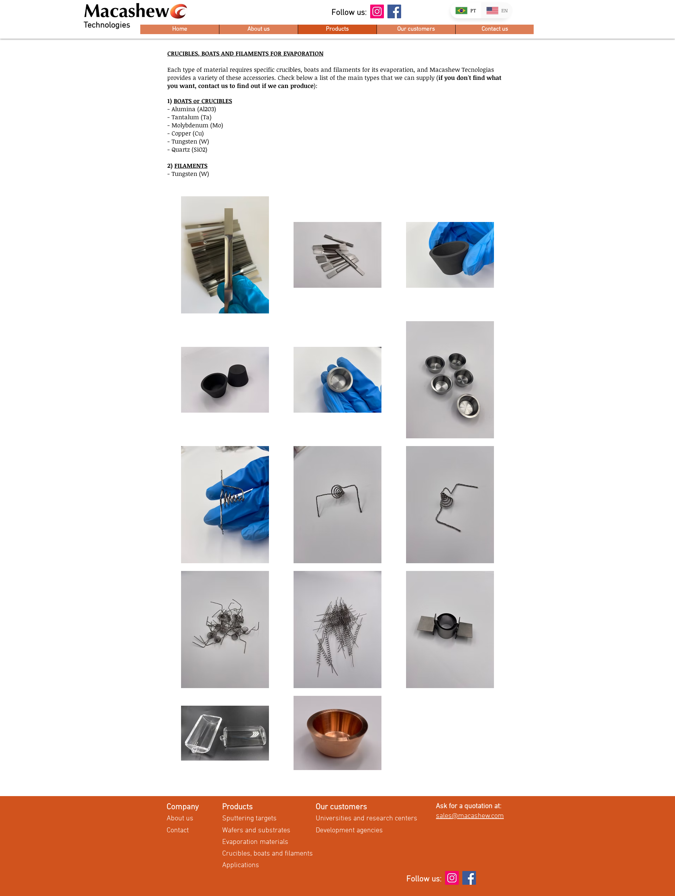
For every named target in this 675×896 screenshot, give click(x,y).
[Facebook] (394, 11)
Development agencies (349, 830)
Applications (240, 865)
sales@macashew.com (470, 816)
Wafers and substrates (256, 830)
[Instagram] (377, 11)
